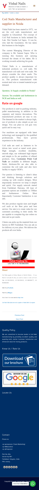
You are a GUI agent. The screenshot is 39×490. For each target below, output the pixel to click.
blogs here (20, 297)
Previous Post (19, 315)
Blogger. (10, 292)
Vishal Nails (17, 3)
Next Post (19, 319)
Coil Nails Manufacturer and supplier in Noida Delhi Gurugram (18, 302)
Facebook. (10, 287)
